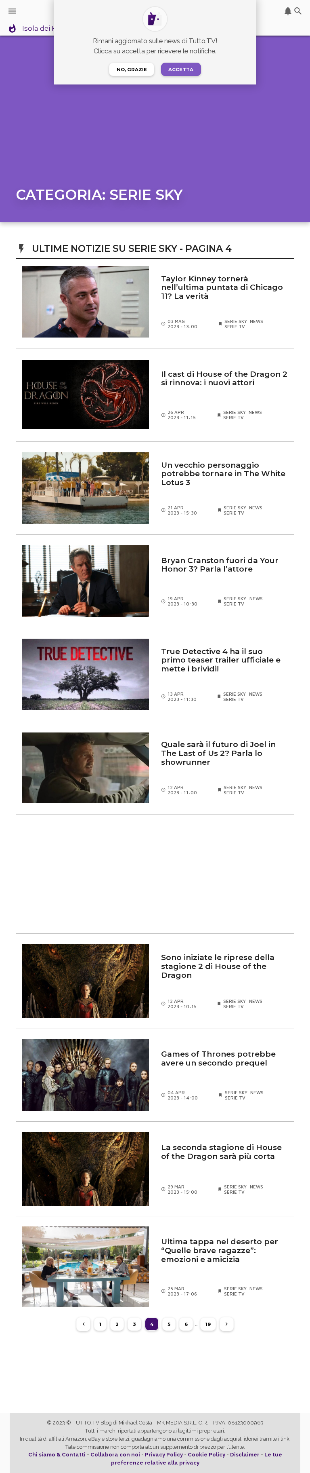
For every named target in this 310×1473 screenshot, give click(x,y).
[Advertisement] (155, 873)
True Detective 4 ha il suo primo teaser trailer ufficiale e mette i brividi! (221, 660)
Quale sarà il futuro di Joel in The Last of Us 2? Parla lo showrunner (218, 753)
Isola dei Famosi (49, 29)
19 (208, 1324)
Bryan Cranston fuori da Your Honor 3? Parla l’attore (220, 565)
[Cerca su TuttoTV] (298, 11)
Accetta (180, 69)
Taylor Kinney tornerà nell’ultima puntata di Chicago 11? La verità (222, 287)
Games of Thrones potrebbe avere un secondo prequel (218, 1059)
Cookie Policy (206, 1455)
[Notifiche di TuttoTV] (288, 11)
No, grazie (132, 69)
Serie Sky (235, 321)
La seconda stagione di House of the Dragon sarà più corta (221, 1152)
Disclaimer (245, 1455)
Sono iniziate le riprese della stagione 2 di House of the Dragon (217, 966)
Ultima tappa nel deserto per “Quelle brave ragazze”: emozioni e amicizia (219, 1250)
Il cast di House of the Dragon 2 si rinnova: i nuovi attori (224, 379)
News (256, 321)
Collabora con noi (115, 1455)
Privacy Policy (164, 1455)
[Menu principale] (12, 11)
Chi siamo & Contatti (57, 1455)
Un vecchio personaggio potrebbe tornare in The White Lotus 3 (223, 474)
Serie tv (234, 326)
